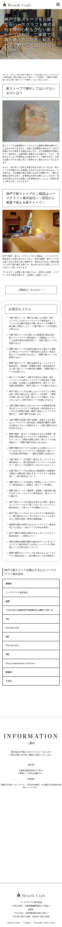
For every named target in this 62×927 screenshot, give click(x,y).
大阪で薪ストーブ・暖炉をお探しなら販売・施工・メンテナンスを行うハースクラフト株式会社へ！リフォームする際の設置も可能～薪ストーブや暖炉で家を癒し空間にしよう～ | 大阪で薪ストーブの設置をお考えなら (33, 323)
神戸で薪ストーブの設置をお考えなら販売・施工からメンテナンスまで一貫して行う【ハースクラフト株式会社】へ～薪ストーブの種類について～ (32, 505)
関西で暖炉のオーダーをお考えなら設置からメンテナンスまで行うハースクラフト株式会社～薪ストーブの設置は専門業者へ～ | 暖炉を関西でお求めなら (32, 451)
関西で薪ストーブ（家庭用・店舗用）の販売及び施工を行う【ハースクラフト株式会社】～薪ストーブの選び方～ (32, 493)
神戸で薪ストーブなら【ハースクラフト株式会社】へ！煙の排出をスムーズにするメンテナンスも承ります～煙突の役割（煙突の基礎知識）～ (32, 516)
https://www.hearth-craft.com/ (20, 663)
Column (27, 923)
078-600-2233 (12, 627)
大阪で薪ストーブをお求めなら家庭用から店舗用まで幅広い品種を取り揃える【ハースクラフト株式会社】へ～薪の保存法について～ (32, 473)
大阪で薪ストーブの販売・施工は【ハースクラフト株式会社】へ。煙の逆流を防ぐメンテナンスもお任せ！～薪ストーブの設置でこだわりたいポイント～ (32, 462)
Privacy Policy (13, 923)
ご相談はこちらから (29, 289)
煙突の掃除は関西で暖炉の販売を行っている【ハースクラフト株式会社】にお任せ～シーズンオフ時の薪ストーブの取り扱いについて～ (32, 544)
